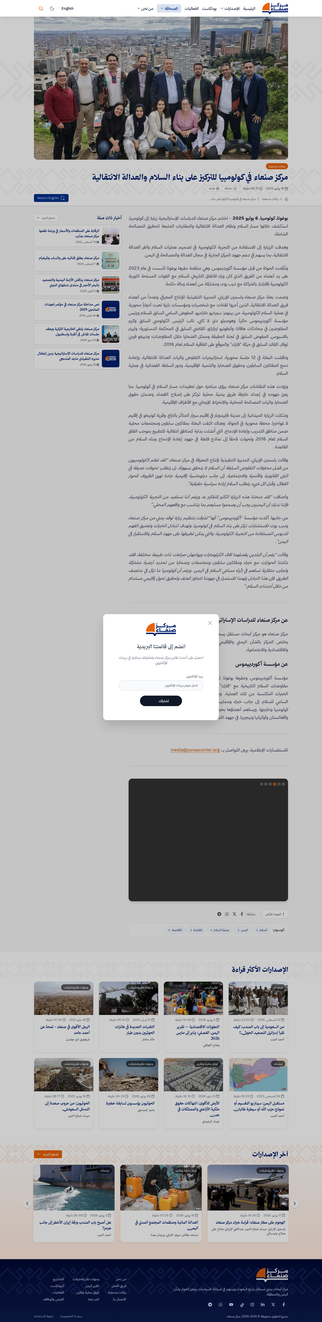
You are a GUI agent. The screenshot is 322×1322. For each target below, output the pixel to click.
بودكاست (209, 8)
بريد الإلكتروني (194, 676)
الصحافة (171, 8)
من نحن (147, 8)
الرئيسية (249, 8)
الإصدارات (232, 8)
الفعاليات (192, 8)
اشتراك (164, 701)
